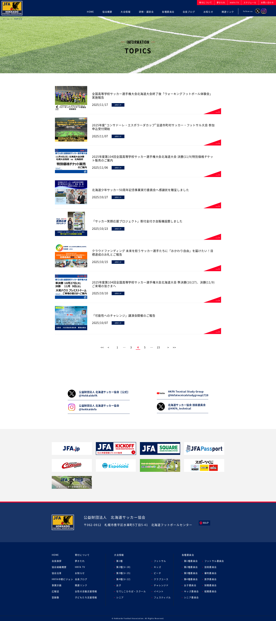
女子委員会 (190, 585)
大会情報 (119, 555)
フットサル (160, 561)
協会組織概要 (59, 567)
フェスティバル (162, 597)
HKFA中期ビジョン (62, 579)
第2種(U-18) (123, 567)
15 (158, 347)
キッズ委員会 (191, 591)
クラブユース (161, 579)
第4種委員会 (191, 579)
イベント (159, 591)
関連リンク (81, 585)
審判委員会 (210, 573)
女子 (118, 585)
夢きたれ (80, 561)
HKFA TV (80, 567)
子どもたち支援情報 (86, 597)
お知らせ (80, 573)
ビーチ (157, 573)
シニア (120, 597)
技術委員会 (210, 567)
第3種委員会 (191, 573)
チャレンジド (161, 585)
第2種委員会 (191, 567)
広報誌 (55, 591)
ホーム (6, 18)
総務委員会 (210, 591)
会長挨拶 (57, 561)
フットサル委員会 (214, 561)
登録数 (55, 597)
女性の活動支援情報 (86, 591)
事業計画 (57, 585)
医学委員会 (210, 579)
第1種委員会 (191, 561)
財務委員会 (210, 585)
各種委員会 (188, 555)
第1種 (119, 561)
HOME (55, 555)
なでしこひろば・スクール (131, 591)
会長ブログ (81, 579)
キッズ (157, 567)
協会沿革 (57, 573)
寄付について (82, 555)
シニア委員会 (191, 597)
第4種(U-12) (123, 579)
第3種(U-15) (123, 573)
